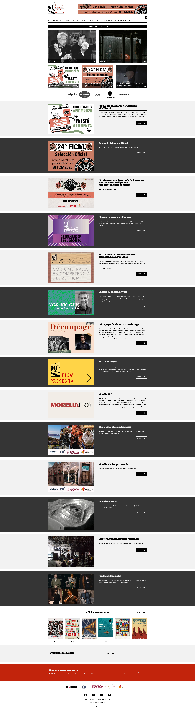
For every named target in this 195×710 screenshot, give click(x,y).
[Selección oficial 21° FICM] (105, 636)
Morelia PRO (75, 20)
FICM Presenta (84, 20)
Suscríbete (137, 672)
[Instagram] (101, 696)
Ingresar (139, 513)
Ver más (139, 123)
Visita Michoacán (125, 20)
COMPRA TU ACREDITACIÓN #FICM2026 (97, 26)
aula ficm (93, 20)
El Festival (51, 20)
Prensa (117, 20)
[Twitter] (93, 696)
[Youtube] (86, 696)
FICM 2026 (59, 20)
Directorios (66, 20)
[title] (71, 98)
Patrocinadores (108, 20)
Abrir (108, 653)
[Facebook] (109, 696)
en (146, 17)
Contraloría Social (103, 706)
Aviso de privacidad (92, 706)
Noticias (99, 20)
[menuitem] (51, 21)
